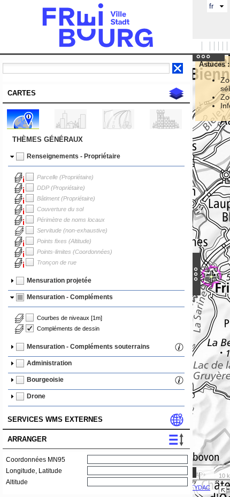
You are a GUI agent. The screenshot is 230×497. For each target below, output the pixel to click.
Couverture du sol (60, 209)
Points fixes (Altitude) (64, 241)
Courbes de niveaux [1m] (69, 318)
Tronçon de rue (56, 262)
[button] (98, 157)
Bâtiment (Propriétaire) (66, 198)
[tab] (97, 93)
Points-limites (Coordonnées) (74, 251)
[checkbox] (20, 157)
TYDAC (200, 487)
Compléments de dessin (68, 328)
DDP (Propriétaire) (61, 188)
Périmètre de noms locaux (71, 220)
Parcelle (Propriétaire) (65, 177)
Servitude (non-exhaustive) (72, 230)
